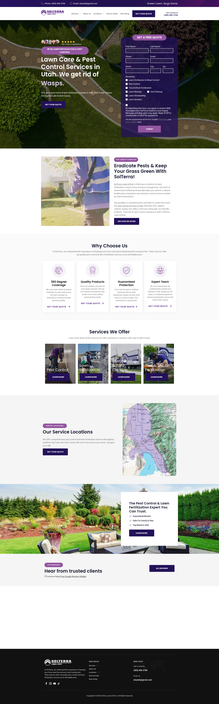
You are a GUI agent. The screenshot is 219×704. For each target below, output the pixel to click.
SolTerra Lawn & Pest (123, 184)
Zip (164, 66)
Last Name (155, 46)
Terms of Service (131, 122)
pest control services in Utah (130, 206)
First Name (131, 46)
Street (128, 66)
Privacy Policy (163, 120)
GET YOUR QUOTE (56, 306)
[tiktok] (58, 684)
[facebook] (46, 684)
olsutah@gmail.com (88, 3)
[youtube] (54, 684)
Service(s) (130, 76)
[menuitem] (76, 14)
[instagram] (50, 684)
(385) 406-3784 (58, 3)
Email (152, 56)
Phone (128, 56)
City (152, 66)
